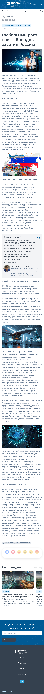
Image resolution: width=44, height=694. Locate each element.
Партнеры (22, 663)
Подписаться (9, 640)
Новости (34, 11)
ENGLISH (35, 4)
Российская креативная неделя (15, 11)
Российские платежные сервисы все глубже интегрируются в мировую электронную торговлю (17, 596)
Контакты (22, 674)
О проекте (22, 658)
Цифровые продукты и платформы (17, 25)
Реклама (22, 669)
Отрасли (6, 591)
